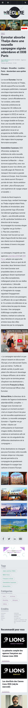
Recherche (25, 2)
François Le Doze (8, 578)
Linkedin (14, 539)
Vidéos (5, 604)
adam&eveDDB (14, 256)
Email (20, 539)
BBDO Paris (4, 61)
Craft (3, 33)
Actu (4, 596)
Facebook (3, 539)
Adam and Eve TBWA (9, 571)
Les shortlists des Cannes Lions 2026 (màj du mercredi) (13, 684)
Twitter (9, 539)
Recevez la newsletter (19, 2)
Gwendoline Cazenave (9, 582)
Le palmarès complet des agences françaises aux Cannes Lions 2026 (12, 653)
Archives (12, 596)
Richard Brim (6, 586)
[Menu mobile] (2, 2)
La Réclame (14, 13)
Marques (15, 600)
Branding (5, 600)
